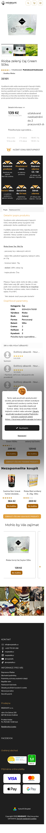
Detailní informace (15, 107)
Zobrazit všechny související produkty (22, 516)
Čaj (23, 306)
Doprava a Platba (8, 672)
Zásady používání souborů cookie (14, 688)
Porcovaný (27, 319)
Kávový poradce (7, 691)
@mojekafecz (10, 662)
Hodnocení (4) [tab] (14, 210)
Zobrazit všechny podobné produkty (22, 462)
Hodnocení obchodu (9, 685)
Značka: (9, 73)
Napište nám (6, 681)
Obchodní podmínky (8, 675)
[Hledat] (28, 3)
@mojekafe (9, 659)
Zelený (25, 316)
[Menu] (40, 3)
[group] (18, 554)
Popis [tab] (5, 210)
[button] (18, 570)
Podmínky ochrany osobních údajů (14, 678)
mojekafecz (9, 652)
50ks (24, 323)
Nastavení (22, 435)
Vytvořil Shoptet (24, 809)
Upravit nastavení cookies (26, 818)
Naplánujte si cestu (8, 726)
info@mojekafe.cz (11, 644)
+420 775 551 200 (11, 648)
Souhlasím (23, 428)
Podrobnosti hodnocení (33, 70)
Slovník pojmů (6, 694)
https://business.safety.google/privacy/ (23, 419)
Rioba (25, 312)
